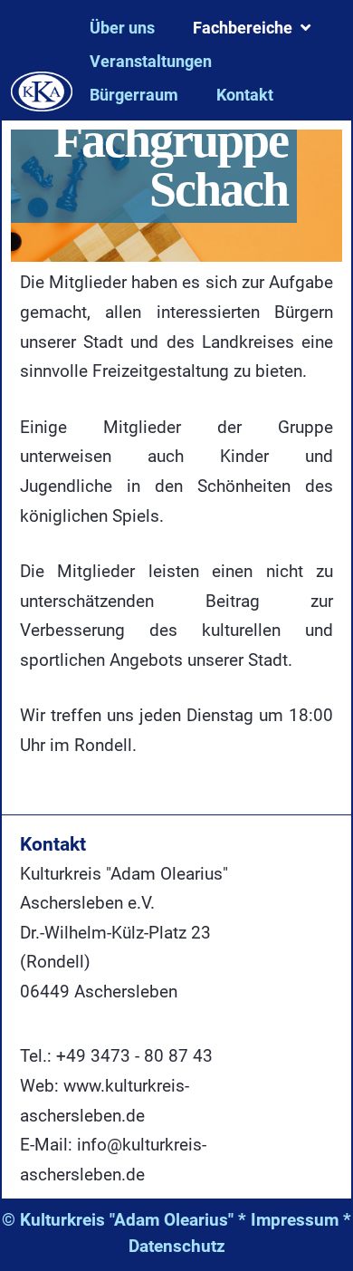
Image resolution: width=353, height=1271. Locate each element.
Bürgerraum (134, 94)
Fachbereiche (242, 27)
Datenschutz (177, 1246)
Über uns (122, 27)
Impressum (295, 1219)
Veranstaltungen (151, 61)
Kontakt (244, 94)
